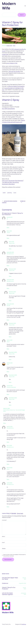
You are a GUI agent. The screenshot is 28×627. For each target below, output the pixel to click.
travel (14, 192)
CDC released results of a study (14, 50)
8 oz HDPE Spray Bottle (8, 108)
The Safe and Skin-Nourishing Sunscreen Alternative (10, 183)
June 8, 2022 (9, 482)
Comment (4, 520)
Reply (8, 227)
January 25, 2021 (10, 252)
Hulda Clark (5, 54)
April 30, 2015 (9, 217)
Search (22, 15)
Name (3, 536)
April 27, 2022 (9, 426)
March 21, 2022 (6, 408)
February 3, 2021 (12, 269)
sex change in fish (12, 63)
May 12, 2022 (9, 467)
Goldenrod (22, 201)
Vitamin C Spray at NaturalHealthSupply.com (13, 121)
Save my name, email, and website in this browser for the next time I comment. (14, 555)
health (4, 192)
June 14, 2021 (9, 340)
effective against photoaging (16, 86)
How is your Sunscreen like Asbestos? (12, 180)
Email (3, 542)
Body (14, 45)
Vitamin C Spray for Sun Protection (8, 588)
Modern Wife (9, 6)
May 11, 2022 (9, 445)
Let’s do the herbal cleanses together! (7, 593)
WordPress (23, 624)
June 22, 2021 (9, 362)
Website (3, 548)
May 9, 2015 (11, 241)
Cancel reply (20, 513)
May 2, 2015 (9, 231)
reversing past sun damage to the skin (13, 89)
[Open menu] (25, 6)
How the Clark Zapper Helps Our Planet (10, 578)
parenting (9, 192)
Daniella (14, 513)
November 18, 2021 (13, 352)
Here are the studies (14, 71)
